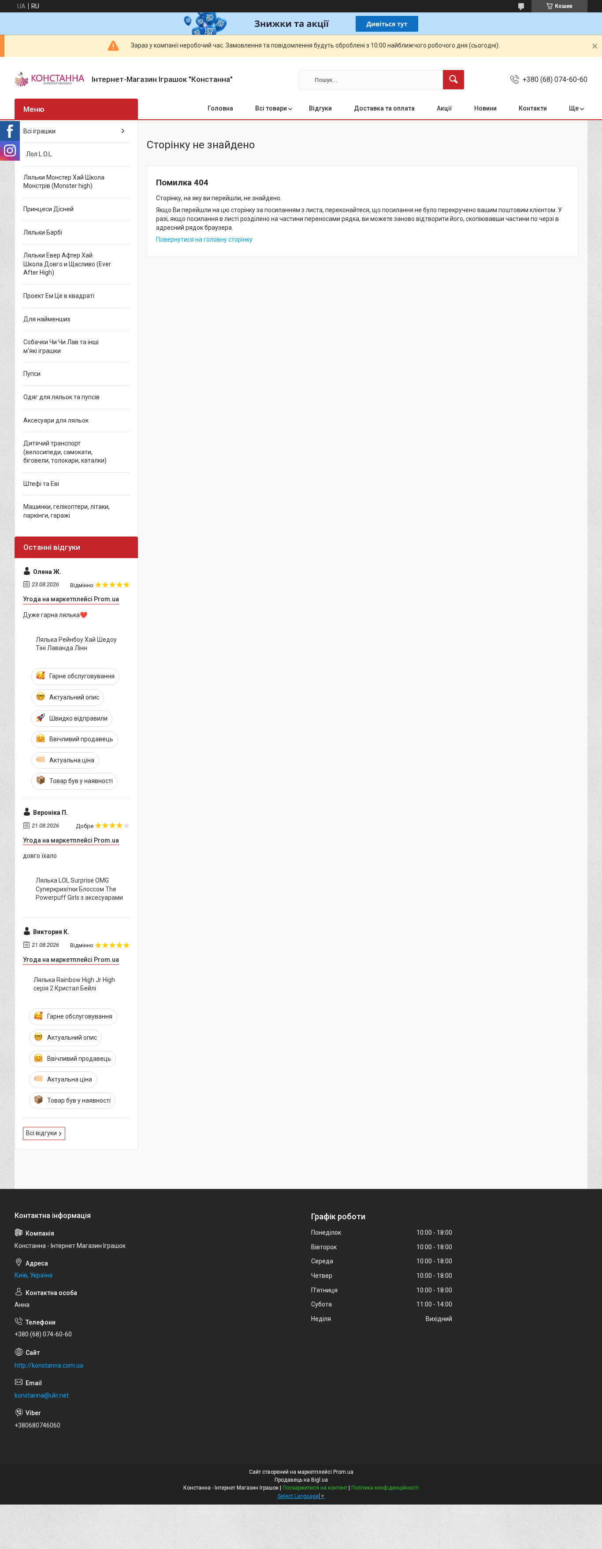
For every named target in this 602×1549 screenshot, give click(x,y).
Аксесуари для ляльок (56, 420)
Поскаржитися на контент (314, 1488)
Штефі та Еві (41, 483)
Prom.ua (343, 1472)
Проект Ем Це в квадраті (58, 295)
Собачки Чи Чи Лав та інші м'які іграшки (61, 346)
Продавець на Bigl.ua (301, 1480)
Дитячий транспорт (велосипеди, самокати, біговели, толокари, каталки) (65, 452)
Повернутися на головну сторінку (204, 239)
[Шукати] (453, 79)
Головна (220, 108)
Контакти (533, 108)
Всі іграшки (39, 131)
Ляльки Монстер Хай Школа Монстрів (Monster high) (63, 182)
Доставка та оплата (384, 108)
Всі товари (271, 108)
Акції (444, 108)
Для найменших (47, 319)
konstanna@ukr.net (42, 1395)
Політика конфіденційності (385, 1488)
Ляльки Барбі (42, 232)
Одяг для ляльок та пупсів (61, 397)
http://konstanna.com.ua (49, 1365)
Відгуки (320, 108)
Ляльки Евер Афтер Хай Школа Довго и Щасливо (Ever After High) (67, 264)
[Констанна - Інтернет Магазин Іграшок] (50, 79)
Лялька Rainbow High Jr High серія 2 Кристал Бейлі (74, 984)
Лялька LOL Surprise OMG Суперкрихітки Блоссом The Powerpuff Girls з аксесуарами (79, 889)
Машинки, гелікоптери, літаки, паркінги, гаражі (66, 511)
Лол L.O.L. (38, 154)
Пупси (32, 373)
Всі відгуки (41, 1133)
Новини (485, 108)
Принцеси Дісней (48, 209)
